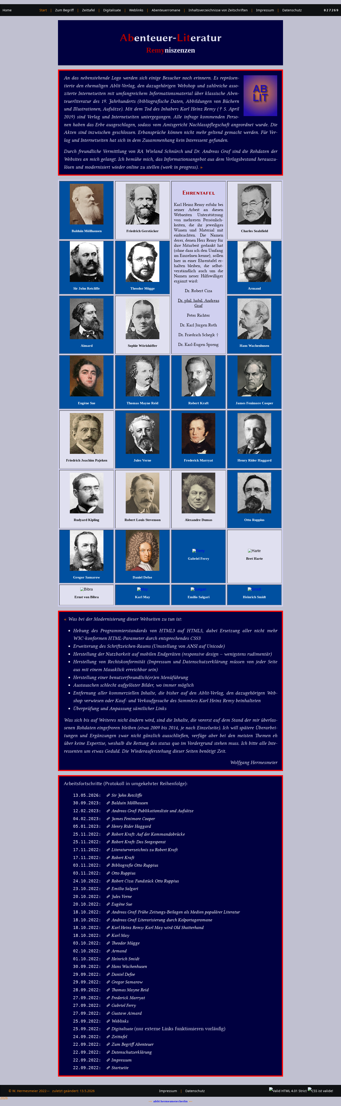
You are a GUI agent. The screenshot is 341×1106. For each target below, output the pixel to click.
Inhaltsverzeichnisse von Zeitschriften (218, 10)
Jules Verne (121, 896)
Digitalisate (112, 10)
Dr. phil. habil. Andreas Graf (198, 303)
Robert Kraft (122, 857)
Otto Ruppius (123, 873)
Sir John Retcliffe (126, 795)
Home (7, 10)
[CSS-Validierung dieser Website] (321, 1091)
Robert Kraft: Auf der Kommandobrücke (148, 834)
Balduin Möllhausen (129, 803)
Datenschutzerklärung (131, 1052)
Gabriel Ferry (123, 1005)
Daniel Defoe (123, 974)
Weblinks (136, 10)
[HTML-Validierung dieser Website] (288, 1091)
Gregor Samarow (126, 982)
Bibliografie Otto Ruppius (134, 865)
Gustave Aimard (126, 1013)
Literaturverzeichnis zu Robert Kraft (144, 849)
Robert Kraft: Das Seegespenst (138, 841)
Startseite (119, 1067)
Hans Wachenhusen (129, 966)
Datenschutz (292, 10)
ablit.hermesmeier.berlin (170, 1101)
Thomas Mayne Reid (129, 989)
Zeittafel (88, 10)
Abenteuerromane (166, 10)
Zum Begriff (64, 10)
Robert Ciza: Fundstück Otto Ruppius (145, 881)
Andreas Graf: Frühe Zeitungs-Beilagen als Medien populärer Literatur (175, 912)
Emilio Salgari (124, 888)
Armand (118, 951)
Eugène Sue (121, 904)
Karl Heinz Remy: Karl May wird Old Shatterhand (157, 927)
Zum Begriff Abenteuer (132, 1044)
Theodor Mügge (125, 943)
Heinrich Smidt (125, 958)
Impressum (265, 10)
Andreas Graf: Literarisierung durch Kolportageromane (161, 920)
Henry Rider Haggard (131, 826)
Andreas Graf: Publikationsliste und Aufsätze (152, 810)
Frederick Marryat (128, 997)
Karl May (120, 935)
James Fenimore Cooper (133, 818)
